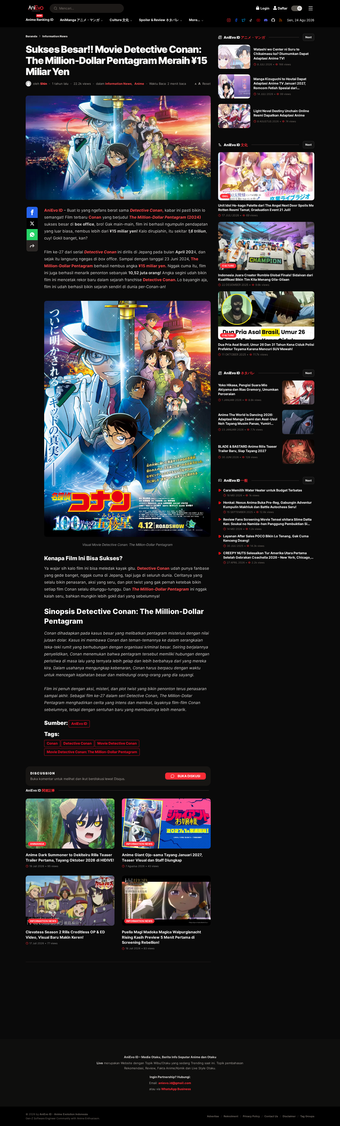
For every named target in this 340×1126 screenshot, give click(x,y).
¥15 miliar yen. (153, 266)
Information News (55, 36)
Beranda (31, 36)
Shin (43, 83)
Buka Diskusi (189, 776)
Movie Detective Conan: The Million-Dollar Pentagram (92, 752)
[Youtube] (258, 20)
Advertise (213, 1116)
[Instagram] (229, 20)
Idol (225, 196)
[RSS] (280, 20)
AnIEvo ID (79, 723)
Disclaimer (289, 1116)
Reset (206, 83)
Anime (139, 83)
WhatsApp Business (176, 1089)
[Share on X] (32, 223)
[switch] (296, 8)
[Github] (273, 20)
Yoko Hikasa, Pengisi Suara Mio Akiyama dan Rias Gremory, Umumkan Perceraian (248, 389)
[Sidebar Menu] (310, 8)
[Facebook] (236, 20)
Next (308, 37)
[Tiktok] (251, 20)
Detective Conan (153, 568)
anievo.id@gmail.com (174, 1083)
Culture (228, 265)
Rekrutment (231, 1116)
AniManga (37, 844)
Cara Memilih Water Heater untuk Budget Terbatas (262, 490)
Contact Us (271, 1116)
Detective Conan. (160, 279)
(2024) (165, 217)
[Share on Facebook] (32, 212)
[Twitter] (243, 20)
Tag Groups (307, 1116)
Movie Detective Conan (117, 743)
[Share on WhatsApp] (32, 234)
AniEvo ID (244, 37)
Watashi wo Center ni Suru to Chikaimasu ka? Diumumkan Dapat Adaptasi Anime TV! (281, 53)
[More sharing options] (32, 245)
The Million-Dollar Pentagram (160, 589)
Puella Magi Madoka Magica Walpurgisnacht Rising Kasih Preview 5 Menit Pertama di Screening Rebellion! (161, 937)
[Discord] (266, 20)
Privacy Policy (251, 1116)
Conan (95, 217)
